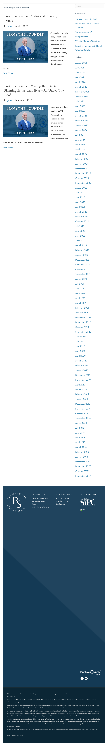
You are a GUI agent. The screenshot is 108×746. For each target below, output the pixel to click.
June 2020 (80, 346)
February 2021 (82, 307)
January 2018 (81, 456)
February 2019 (82, 394)
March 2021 (81, 303)
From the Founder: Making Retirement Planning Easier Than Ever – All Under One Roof (34, 90)
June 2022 (80, 230)
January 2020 (81, 370)
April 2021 (80, 298)
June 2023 (80, 197)
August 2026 (81, 62)
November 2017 (83, 466)
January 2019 (81, 399)
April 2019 (80, 384)
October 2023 (82, 178)
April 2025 (80, 110)
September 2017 (83, 475)
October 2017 (82, 471)
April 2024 (80, 149)
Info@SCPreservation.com (40, 507)
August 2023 (81, 187)
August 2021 (81, 279)
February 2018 (82, 451)
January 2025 (81, 125)
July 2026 (79, 67)
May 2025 (80, 106)
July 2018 (79, 427)
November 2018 (83, 408)
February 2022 (82, 250)
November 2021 (83, 264)
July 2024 (79, 134)
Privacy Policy (11, 735)
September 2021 (83, 274)
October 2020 (82, 327)
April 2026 (80, 82)
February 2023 (82, 216)
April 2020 (80, 355)
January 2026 (81, 96)
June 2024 (80, 139)
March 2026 (81, 86)
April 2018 (80, 442)
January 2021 (81, 312)
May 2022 (80, 235)
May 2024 (80, 144)
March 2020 (81, 360)
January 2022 (81, 254)
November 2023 (83, 173)
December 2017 (82, 461)
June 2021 (80, 288)
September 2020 (83, 331)
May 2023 (80, 202)
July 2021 (79, 283)
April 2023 (80, 206)
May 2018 (80, 437)
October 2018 (81, 413)
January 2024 (81, 163)
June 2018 (80, 432)
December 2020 (83, 317)
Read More (8, 73)
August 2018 (81, 423)
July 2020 (79, 341)
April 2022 (80, 240)
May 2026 (80, 77)
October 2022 (82, 221)
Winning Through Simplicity (87, 41)
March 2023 (81, 211)
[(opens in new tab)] (87, 502)
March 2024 (81, 154)
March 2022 (81, 245)
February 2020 (82, 365)
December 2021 (82, 259)
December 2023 (83, 168)
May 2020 (80, 351)
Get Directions (60, 504)
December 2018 (82, 403)
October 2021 (82, 269)
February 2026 (82, 91)
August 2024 (81, 130)
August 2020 (81, 336)
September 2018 (83, 418)
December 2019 (82, 375)
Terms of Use (19, 735)
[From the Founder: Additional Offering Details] (25, 46)
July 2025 (79, 101)
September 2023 (83, 182)
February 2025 (82, 120)
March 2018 (81, 447)
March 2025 (81, 115)
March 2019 (81, 389)
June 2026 (80, 72)
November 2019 (83, 379)
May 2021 (80, 293)
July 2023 (79, 192)
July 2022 (79, 226)
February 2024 (82, 158)
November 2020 (83, 322)
